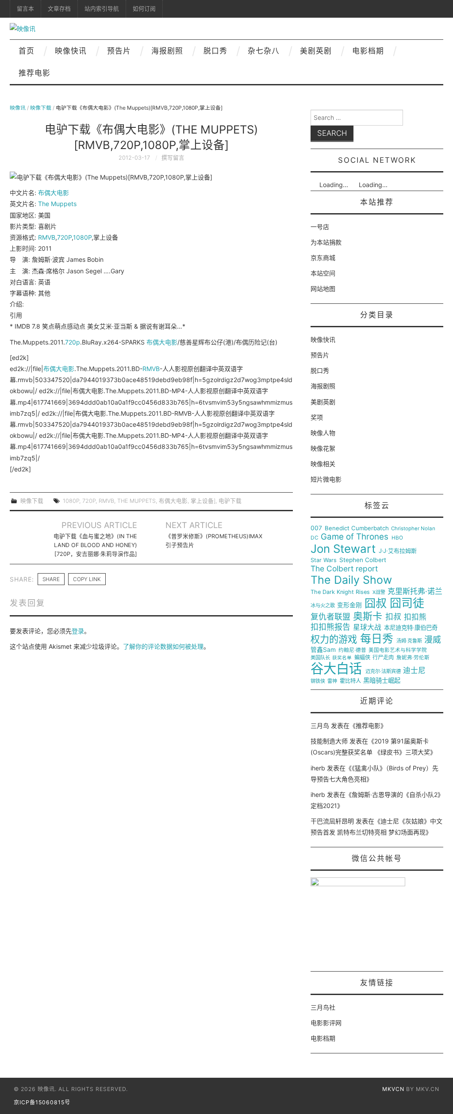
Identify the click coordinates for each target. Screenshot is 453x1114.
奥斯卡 (367, 616)
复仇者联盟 (330, 617)
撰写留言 (172, 157)
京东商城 (323, 257)
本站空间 (323, 273)
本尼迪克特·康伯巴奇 (411, 627)
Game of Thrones (354, 537)
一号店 (320, 226)
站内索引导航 (101, 8)
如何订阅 (144, 8)
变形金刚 (349, 605)
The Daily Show (351, 580)
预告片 (119, 50)
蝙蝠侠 (362, 658)
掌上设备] (203, 501)
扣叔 (393, 617)
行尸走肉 (383, 658)
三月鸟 (320, 725)
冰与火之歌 (323, 606)
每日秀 (376, 638)
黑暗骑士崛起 (381, 680)
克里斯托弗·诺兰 (415, 591)
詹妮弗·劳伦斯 (413, 658)
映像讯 (18, 107)
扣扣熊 (415, 617)
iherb (318, 768)
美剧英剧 (316, 50)
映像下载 (40, 107)
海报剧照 (167, 50)
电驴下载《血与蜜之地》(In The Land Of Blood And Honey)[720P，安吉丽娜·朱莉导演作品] (95, 545)
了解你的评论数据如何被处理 (163, 646)
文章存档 (59, 8)
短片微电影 (326, 479)
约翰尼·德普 (352, 650)
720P (64, 237)
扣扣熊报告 (330, 627)
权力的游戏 (334, 639)
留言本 (25, 8)
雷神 (332, 681)
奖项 (317, 417)
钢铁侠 (318, 681)
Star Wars (324, 560)
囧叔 (376, 603)
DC (315, 538)
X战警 (378, 592)
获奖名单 (342, 658)
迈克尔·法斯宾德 (383, 671)
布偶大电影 (53, 192)
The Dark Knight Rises (340, 592)
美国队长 (320, 658)
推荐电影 (34, 73)
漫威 (432, 640)
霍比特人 (350, 681)
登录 (78, 631)
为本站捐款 (326, 242)
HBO (397, 538)
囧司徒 (407, 603)
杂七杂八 (264, 50)
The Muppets (57, 203)
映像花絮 (323, 448)
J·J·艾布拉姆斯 (398, 550)
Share (51, 579)
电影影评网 (326, 1022)
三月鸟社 (323, 1007)
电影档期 (368, 50)
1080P (82, 237)
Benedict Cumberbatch (357, 528)
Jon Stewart (343, 548)
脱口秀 (215, 50)
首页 (27, 50)
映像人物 (323, 432)
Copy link (87, 579)
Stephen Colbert (362, 560)
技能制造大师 (329, 741)
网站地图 (323, 288)
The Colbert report (344, 568)
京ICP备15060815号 (42, 1102)
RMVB (46, 237)
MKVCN (393, 1089)
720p (72, 342)
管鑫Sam (323, 649)
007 (316, 528)
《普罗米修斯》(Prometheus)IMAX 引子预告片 (213, 540)
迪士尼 (414, 670)
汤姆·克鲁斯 (409, 641)
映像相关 (323, 463)
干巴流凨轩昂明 (332, 821)
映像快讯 (71, 50)
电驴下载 (230, 501)
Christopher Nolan (413, 529)
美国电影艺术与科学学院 (398, 650)
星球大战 (367, 628)
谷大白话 (336, 668)
